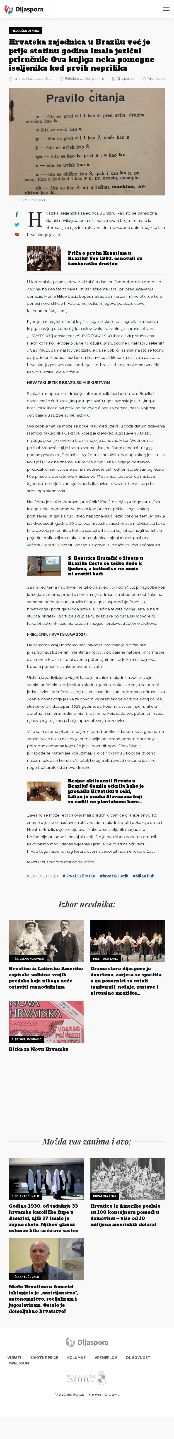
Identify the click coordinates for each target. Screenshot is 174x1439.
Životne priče (44, 1358)
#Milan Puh (143, 876)
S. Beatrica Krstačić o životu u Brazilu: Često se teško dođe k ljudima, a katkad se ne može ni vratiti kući (105, 566)
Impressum (18, 1363)
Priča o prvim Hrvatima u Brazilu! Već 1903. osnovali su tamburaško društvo (105, 258)
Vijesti (14, 1358)
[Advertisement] (87, 1093)
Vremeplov (156, 78)
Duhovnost (138, 1358)
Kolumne (76, 1358)
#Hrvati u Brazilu (78, 876)
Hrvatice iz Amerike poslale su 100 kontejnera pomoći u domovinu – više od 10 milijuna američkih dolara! (125, 1215)
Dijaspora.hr (126, 78)
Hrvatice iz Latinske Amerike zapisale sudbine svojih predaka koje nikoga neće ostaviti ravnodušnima (46, 978)
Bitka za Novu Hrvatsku (38, 1049)
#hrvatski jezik (114, 876)
